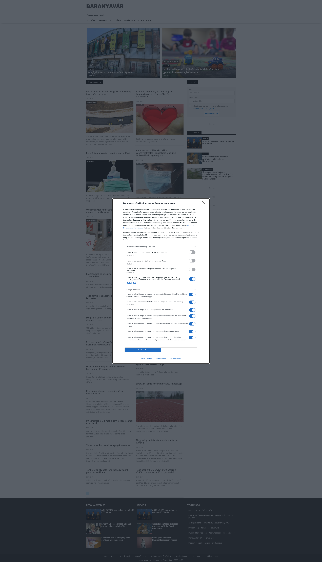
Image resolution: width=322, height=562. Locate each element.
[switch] (192, 252)
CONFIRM (143, 350)
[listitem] (161, 246)
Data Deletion (146, 359)
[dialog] (161, 281)
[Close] (204, 203)
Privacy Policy (175, 359)
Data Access (161, 359)
